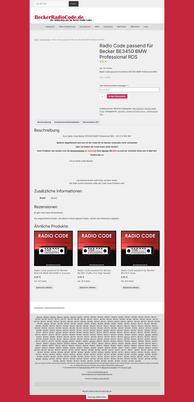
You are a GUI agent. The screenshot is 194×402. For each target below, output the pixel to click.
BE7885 (141, 354)
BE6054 (53, 343)
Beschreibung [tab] (44, 122)
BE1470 (46, 323)
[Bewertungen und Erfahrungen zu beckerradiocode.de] (97, 372)
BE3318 (58, 332)
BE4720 (127, 337)
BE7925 (45, 359)
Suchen (73, 4)
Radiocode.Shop (84, 367)
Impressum (108, 27)
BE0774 (59, 317)
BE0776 (73, 317)
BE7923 (38, 359)
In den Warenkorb (117, 96)
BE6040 (92, 341)
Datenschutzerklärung (54, 308)
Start (36, 40)
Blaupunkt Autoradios (109, 367)
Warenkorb (135, 27)
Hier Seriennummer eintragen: (114, 86)
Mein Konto (121, 27)
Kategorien (50, 27)
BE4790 (65, 341)
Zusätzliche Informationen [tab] (66, 122)
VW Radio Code (125, 367)
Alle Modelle (45, 40)
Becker (54, 198)
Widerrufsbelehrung (67, 27)
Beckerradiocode (88, 374)
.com (95, 374)
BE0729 (53, 317)
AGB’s (97, 27)
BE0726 (39, 317)
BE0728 (46, 317)
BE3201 (106, 330)
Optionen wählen (44, 287)
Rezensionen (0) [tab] (90, 122)
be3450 (121, 111)
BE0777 (79, 317)
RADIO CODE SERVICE (101, 378)
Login (146, 27)
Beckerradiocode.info (104, 374)
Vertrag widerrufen (97, 397)
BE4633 (148, 335)
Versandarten (85, 27)
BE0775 (66, 317)
